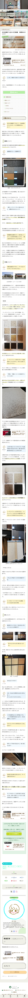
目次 (13, 92)
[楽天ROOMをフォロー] (17, 891)
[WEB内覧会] (7, 22)
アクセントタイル (9, 108)
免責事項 (14, 992)
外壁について (7, 103)
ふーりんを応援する (14, 833)
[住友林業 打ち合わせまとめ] (7, 14)
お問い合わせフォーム (8, 990)
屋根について (7, 100)
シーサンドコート (12, 866)
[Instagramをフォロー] (14, 891)
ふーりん (14, 921)
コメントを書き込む (14, 972)
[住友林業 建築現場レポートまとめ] (21, 14)
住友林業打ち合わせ (7, 863)
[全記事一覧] (21, 22)
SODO (5, 866)
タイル (20, 866)
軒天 (5, 868)
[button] (22, 881)
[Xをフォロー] (11, 891)
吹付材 (7, 105)
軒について (7, 111)
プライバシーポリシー (21, 990)
